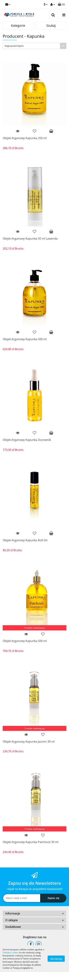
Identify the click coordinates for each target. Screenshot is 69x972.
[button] (61, 4)
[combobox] (34, 46)
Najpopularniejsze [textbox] (14, 45)
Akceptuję (56, 958)
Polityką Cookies (11, 952)
